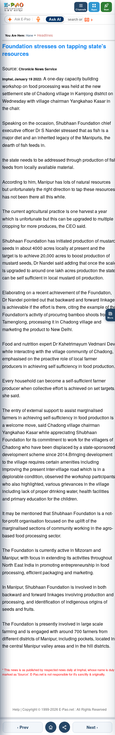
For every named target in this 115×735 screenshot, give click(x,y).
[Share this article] (64, 727)
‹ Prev (22, 727)
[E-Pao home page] (50, 727)
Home (29, 35)
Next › (92, 727)
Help (16, 709)
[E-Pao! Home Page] (13, 7)
